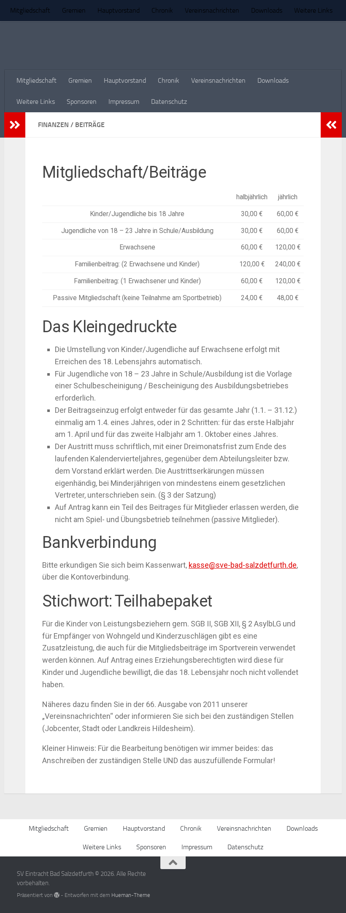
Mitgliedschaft (30, 10)
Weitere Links (313, 10)
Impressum (123, 102)
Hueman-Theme (130, 895)
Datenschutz (169, 102)
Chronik (162, 10)
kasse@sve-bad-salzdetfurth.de (243, 565)
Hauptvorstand (118, 10)
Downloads (266, 10)
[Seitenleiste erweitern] (14, 125)
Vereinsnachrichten (212, 10)
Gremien (74, 10)
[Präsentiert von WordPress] (56, 895)
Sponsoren (82, 102)
